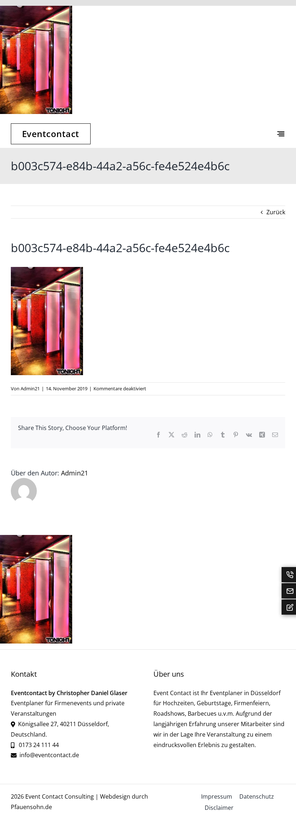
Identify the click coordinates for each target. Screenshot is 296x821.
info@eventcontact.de (49, 755)
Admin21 (30, 388)
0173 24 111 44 (38, 745)
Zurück (275, 212)
